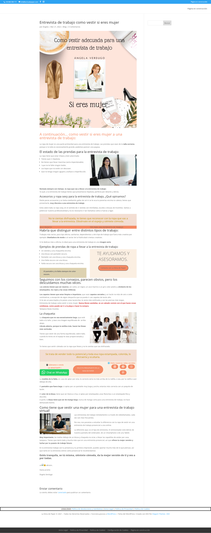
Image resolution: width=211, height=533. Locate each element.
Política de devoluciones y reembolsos (87, 509)
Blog (64, 27)
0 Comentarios (74, 27)
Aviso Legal (108, 509)
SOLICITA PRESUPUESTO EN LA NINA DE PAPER (88, 369)
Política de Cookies (142, 509)
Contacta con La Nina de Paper (113, 268)
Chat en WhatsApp (57, 372)
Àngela (45, 27)
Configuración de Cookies (118, 530)
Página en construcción (199, 2)
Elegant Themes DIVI (161, 514)
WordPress (111, 514)
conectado (62, 492)
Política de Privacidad (124, 509)
